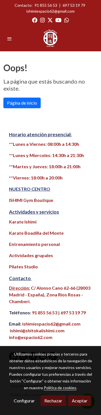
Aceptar (80, 400)
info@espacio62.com (30, 337)
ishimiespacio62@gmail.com (50, 11)
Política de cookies (60, 387)
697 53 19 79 (74, 5)
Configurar (24, 400)
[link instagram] (42, 19)
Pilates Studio (23, 266)
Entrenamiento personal (34, 244)
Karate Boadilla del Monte (36, 233)
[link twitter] (50, 19)
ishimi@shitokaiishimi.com (37, 330)
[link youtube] (58, 19)
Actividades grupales (31, 255)
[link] (50, 39)
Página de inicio (22, 102)
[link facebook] (34, 19)
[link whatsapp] (66, 19)
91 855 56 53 (46, 5)
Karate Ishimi (22, 221)
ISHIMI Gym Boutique (31, 200)
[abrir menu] (9, 38)
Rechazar (53, 400)
